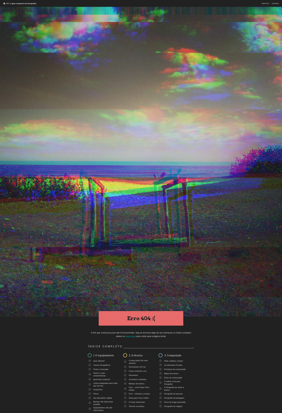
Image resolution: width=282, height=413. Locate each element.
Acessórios (97, 389)
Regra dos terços (171, 373)
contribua (275, 3)
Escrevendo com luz (137, 367)
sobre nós (265, 3)
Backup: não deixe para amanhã (103, 403)
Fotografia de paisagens (174, 398)
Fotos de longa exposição (175, 402)
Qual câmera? (99, 361)
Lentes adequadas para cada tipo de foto (105, 384)
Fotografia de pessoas (173, 394)
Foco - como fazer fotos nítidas (139, 388)
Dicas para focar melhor (139, 398)
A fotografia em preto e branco (174, 388)
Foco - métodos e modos (139, 394)
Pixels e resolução (100, 369)
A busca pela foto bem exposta (138, 361)
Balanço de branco (136, 383)
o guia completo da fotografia (21, 4)
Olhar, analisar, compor (173, 361)
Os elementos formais (173, 365)
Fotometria (133, 375)
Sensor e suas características (99, 374)
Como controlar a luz (138, 371)
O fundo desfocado (137, 402)
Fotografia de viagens (173, 406)
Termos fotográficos (101, 365)
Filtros (95, 394)
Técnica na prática (136, 406)
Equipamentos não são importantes (102, 408)
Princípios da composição (175, 369)
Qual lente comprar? (101, 379)
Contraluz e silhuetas (137, 379)
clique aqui (131, 336)
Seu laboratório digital (102, 398)
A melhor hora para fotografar (172, 382)
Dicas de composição (173, 378)
